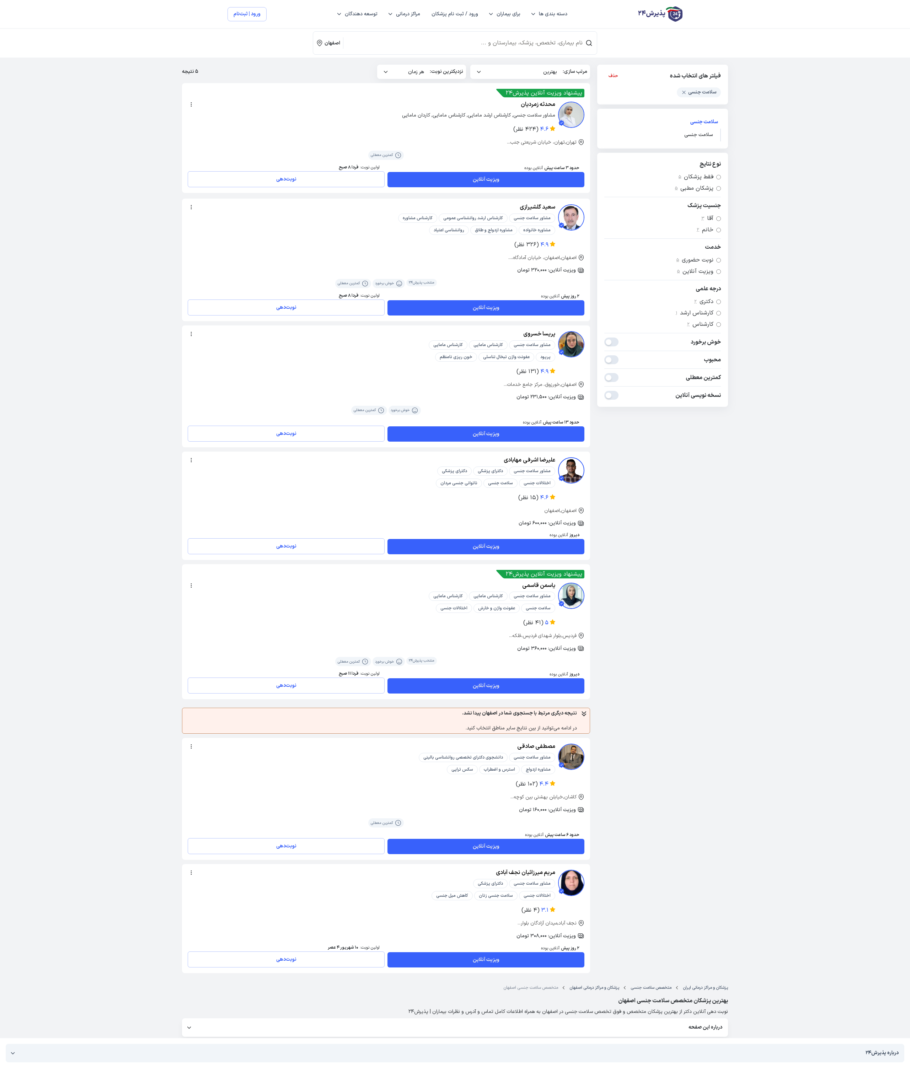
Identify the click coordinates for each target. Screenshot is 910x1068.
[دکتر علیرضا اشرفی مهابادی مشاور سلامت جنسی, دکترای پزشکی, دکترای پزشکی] (571, 470)
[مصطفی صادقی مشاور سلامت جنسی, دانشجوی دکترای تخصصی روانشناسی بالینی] (571, 757)
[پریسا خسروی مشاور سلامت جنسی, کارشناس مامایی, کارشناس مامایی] (571, 344)
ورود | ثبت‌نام (247, 14)
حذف (613, 76)
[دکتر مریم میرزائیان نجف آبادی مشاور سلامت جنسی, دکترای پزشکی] (571, 883)
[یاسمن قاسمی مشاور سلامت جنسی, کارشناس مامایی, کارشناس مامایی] (571, 596)
